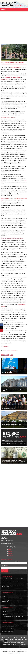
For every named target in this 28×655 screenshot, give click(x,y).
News (9, 350)
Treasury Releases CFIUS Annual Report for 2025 (13, 389)
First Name (3, 561)
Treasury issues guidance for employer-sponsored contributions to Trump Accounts (13, 460)
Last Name (17, 561)
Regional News (14, 350)
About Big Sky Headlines (7, 541)
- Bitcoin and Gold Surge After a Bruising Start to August (13, 628)
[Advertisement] (14, 27)
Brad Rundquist (5, 198)
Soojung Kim (4, 79)
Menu (3, 10)
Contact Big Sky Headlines (7, 543)
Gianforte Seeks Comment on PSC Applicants (13, 443)
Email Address (4, 565)
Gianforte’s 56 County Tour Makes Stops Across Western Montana (12, 407)
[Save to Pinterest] (1, 330)
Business (10, 555)
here (18, 652)
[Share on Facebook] (1, 324)
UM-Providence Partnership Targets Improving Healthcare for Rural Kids (11, 425)
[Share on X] (1, 327)
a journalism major (16, 67)
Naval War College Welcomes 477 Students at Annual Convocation (14, 371)
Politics (10, 551)
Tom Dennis (5, 346)
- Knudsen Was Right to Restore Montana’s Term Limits (13, 616)
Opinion (10, 553)
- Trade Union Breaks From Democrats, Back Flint (12, 598)
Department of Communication (12, 77)
